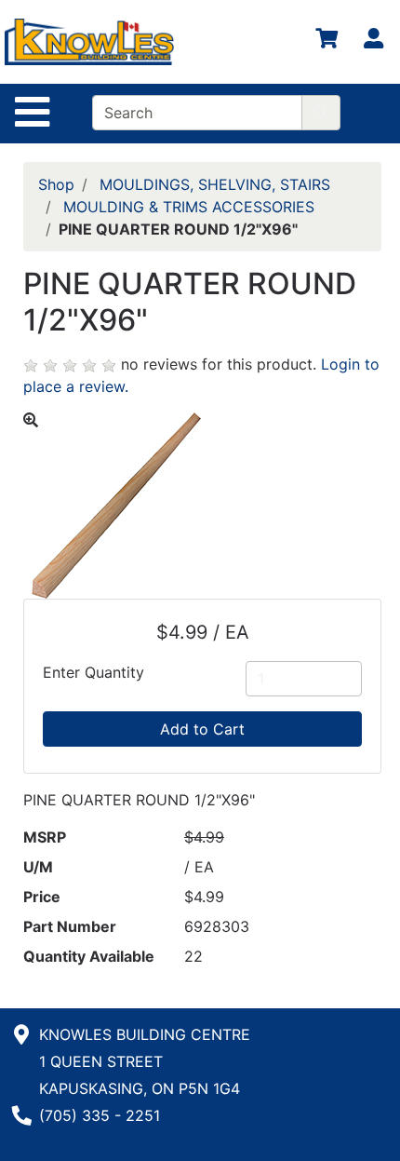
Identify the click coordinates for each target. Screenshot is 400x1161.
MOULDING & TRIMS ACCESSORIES (188, 206)
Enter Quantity (93, 672)
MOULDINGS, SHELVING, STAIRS (215, 184)
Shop (56, 184)
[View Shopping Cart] (326, 42)
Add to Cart (202, 729)
